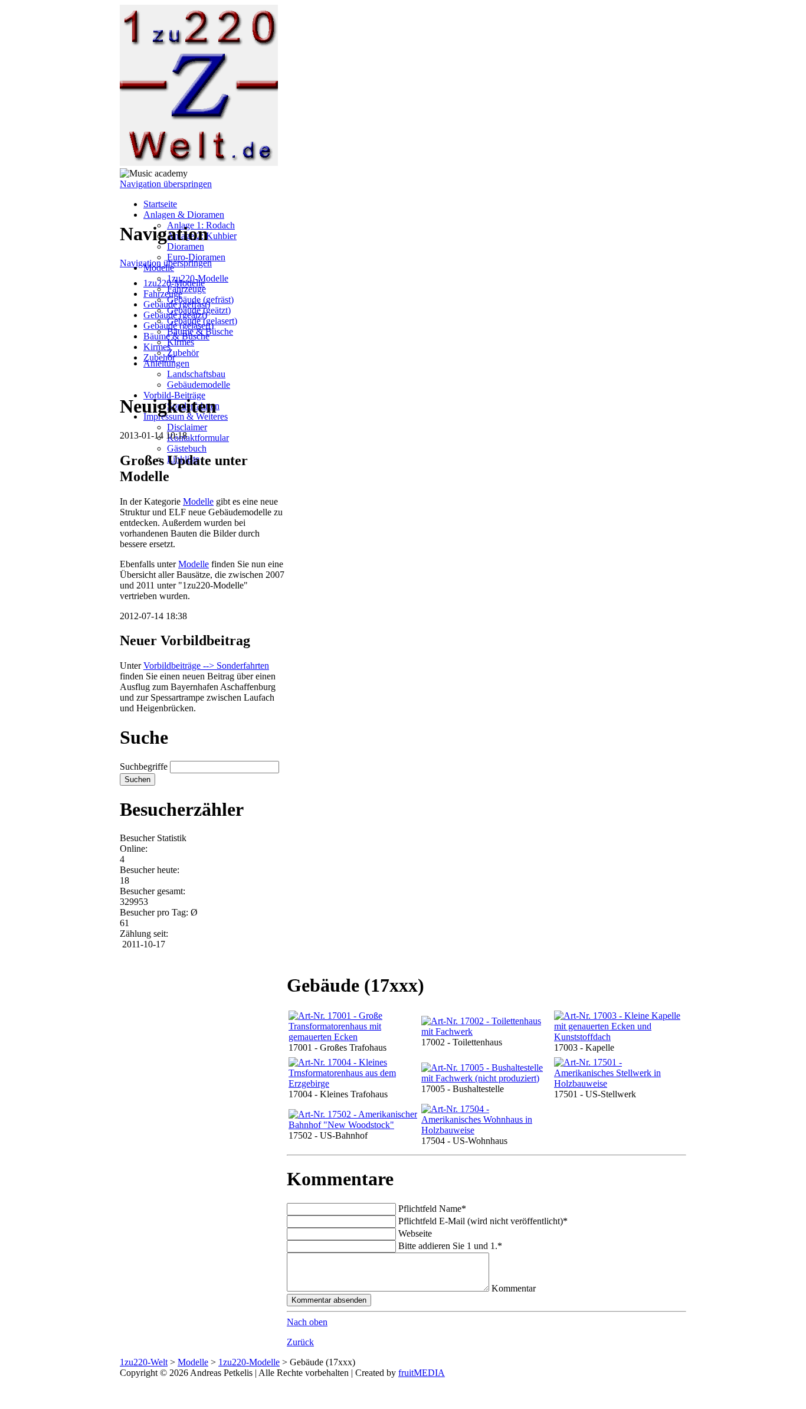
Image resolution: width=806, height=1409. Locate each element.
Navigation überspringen (166, 184)
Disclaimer (187, 427)
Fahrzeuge (186, 289)
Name (432, 1209)
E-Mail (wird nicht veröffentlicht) (483, 1221)
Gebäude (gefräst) (176, 304)
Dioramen (185, 246)
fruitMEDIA (421, 1373)
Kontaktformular (198, 438)
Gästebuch (187, 448)
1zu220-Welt (144, 1362)
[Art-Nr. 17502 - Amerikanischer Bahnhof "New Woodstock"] (353, 1125)
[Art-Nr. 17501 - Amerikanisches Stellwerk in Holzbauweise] (618, 1083)
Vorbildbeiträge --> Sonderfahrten (206, 666)
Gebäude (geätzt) (175, 315)
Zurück (300, 1342)
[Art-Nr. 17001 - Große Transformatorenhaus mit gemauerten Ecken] (353, 1037)
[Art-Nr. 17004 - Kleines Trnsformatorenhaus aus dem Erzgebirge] (353, 1083)
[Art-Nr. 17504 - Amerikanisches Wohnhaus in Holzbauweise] (485, 1130)
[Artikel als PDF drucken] (303, 956)
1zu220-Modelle (174, 283)
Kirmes (180, 342)
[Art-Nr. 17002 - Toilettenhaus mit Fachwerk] (485, 1031)
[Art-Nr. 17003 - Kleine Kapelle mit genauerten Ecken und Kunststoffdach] (618, 1037)
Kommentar (514, 1288)
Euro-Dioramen (196, 257)
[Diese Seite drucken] (291, 956)
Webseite (415, 1233)
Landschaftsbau (196, 374)
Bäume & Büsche (176, 336)
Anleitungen (166, 363)
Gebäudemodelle (198, 385)
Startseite (160, 204)
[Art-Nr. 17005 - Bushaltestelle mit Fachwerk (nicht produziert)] (485, 1078)
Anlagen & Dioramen (183, 215)
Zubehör (183, 353)
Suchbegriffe (144, 766)
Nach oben (307, 1322)
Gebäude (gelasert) (178, 326)
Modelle (198, 501)
